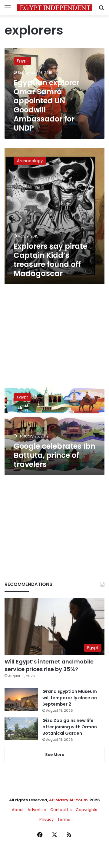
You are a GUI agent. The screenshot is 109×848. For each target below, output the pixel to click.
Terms (64, 819)
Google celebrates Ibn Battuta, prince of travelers (54, 455)
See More (54, 754)
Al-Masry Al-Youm (68, 800)
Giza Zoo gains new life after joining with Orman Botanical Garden (69, 726)
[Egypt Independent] (54, 7)
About (18, 810)
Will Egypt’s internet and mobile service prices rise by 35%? (49, 665)
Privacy (46, 819)
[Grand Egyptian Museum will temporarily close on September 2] (21, 699)
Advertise (37, 810)
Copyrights (86, 810)
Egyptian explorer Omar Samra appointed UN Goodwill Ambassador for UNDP (46, 105)
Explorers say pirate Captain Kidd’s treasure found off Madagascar (50, 259)
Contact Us (61, 810)
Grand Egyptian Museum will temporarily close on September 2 (69, 697)
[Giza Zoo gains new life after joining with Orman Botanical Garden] (21, 728)
